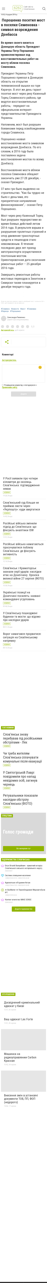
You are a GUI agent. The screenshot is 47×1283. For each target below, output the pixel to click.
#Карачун (5, 311)
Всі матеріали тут (23, 848)
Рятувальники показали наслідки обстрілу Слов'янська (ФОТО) (20, 799)
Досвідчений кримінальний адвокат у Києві (22, 1004)
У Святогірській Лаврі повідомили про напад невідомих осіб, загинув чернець (20, 778)
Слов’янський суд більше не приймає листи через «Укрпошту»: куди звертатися (21, 506)
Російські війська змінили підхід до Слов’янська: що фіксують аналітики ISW (20, 527)
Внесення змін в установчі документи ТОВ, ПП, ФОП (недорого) (21, 1099)
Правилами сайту (9, 387)
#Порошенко (15, 311)
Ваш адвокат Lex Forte (18, 1019)
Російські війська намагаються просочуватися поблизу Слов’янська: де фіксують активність (23, 549)
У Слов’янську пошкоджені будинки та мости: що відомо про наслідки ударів (21, 616)
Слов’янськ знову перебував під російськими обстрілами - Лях (22, 738)
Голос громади (18, 832)
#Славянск (5, 309)
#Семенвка (31, 309)
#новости (15, 309)
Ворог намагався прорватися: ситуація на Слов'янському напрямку (22, 637)
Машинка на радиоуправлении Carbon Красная (20, 1057)
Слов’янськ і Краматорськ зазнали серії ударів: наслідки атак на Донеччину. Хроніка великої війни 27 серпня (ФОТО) (23, 573)
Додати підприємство (23, 909)
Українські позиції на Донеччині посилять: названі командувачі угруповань (21, 596)
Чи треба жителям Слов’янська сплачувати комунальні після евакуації (22, 757)
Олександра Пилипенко (16, 317)
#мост (23, 309)
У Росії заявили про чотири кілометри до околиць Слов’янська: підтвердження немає (21, 483)
